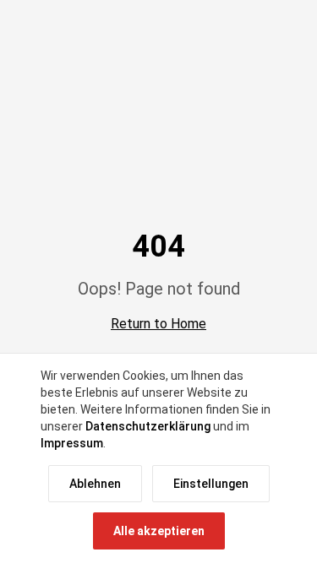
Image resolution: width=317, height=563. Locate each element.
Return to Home (158, 324)
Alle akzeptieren (159, 531)
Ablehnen (95, 483)
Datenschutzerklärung (147, 426)
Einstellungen (211, 483)
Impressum (72, 443)
